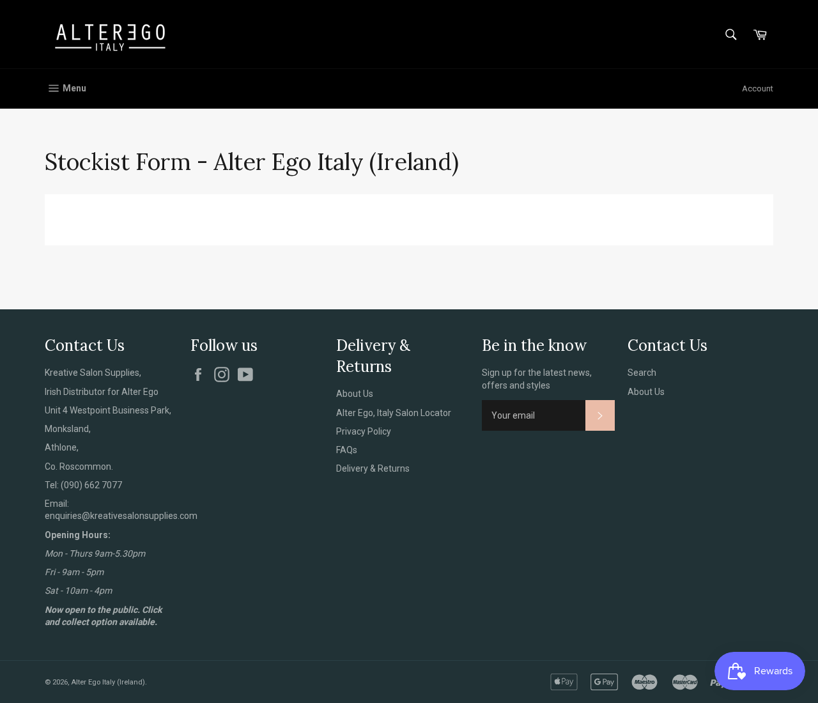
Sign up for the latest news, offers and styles (537, 378)
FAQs (346, 450)
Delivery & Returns (373, 468)
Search (642, 372)
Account (757, 88)
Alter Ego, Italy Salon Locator (393, 413)
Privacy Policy (363, 431)
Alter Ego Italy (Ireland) (108, 682)
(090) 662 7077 (91, 485)
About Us (354, 394)
